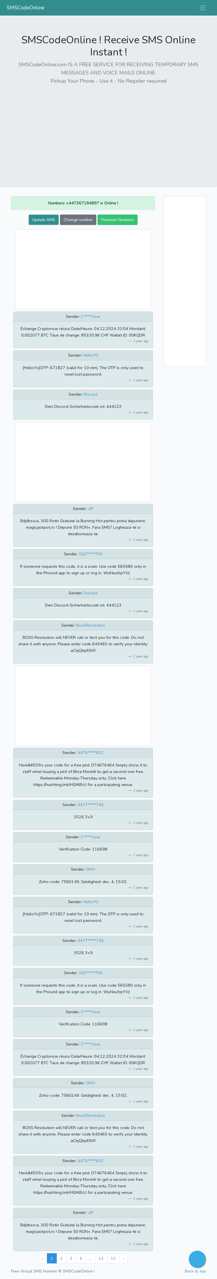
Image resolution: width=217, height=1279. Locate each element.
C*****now (90, 316)
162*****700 (91, 554)
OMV (90, 869)
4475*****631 (90, 752)
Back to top (195, 1271)
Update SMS (43, 219)
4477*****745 (90, 804)
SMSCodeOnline (25, 7)
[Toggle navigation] (202, 8)
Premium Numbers (117, 219)
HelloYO (90, 355)
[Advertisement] (108, 129)
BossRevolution (90, 625)
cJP (91, 508)
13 (113, 1258)
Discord (90, 394)
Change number (78, 219)
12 (101, 1258)
